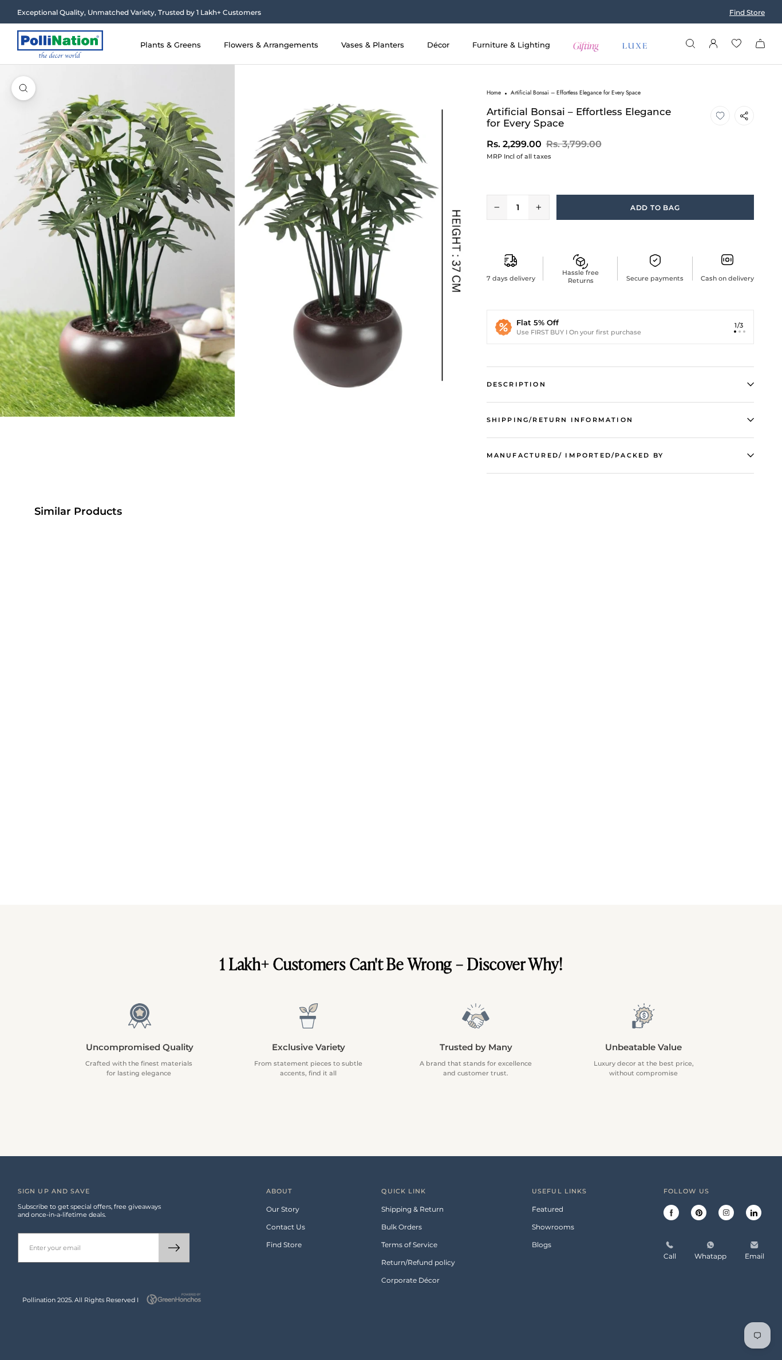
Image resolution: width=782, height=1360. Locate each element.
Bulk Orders (401, 1227)
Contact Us (285, 1227)
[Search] (690, 44)
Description (516, 384)
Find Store (747, 13)
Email (754, 1256)
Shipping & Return (412, 1209)
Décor (438, 45)
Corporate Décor (410, 1280)
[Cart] (760, 44)
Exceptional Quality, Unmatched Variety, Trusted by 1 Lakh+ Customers (139, 13)
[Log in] (713, 44)
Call (669, 1256)
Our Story (282, 1209)
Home (494, 92)
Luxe (635, 44)
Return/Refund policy (418, 1262)
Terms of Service (409, 1244)
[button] (720, 115)
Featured (547, 1209)
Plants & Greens (170, 45)
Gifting (586, 44)
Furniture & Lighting (511, 45)
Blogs (541, 1244)
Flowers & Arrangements (271, 45)
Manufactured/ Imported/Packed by (575, 455)
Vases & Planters (372, 45)
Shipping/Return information (560, 420)
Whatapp (710, 1256)
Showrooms (553, 1227)
